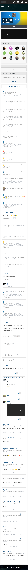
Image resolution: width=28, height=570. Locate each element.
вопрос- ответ (7, 477)
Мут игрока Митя (11, 152)
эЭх (4, 359)
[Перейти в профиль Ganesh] (17, 58)
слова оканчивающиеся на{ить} (13, 501)
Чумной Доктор (8, 291)
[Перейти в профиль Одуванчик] (23, 48)
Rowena (7, 178)
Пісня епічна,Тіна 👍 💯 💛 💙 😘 (14, 197)
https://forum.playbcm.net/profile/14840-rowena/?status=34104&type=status (12, 181)
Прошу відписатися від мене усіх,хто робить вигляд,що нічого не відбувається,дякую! (12, 205)
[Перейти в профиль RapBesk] (4, 48)
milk (5, 264)
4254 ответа (17, 458)
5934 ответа (17, 485)
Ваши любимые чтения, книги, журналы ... (12, 103)
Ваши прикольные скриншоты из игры (13, 118)
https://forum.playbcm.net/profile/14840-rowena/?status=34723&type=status (12, 145)
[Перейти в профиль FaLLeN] (4, 58)
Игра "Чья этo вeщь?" (10, 449)
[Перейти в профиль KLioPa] (4, 188)
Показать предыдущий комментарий (13, 377)
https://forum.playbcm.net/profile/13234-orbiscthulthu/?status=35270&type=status (13, 95)
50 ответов (17, 472)
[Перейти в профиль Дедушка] (23, 53)
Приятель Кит (8, 312)
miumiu (8, 283)
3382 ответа (17, 509)
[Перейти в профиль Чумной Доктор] (4, 53)
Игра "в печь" (7, 424)
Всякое (22, 426)
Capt (4, 343)
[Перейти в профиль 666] (11, 53)
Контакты (13, 567)
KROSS (15, 231)
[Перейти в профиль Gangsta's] (17, 53)
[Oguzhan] (16, 354)
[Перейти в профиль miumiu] (17, 48)
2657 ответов (17, 534)
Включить (14, 81)
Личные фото (10, 110)
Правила (18, 567)
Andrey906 (16, 131)
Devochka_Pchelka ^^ (10, 257)
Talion (6, 203)
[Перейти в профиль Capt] (11, 48)
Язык (7, 567)
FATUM (15, 251)
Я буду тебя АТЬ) (8, 437)
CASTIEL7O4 (8, 241)
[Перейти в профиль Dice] (23, 58)
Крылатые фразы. (8, 463)
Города (5, 526)
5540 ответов (17, 444)
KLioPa (6, 92)
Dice (8, 395)
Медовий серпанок (19, 225)
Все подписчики (22, 62)
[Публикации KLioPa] (14, 26)
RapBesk (9, 401)
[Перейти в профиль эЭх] (11, 58)
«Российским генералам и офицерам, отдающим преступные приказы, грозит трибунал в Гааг (13, 245)
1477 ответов (17, 432)
